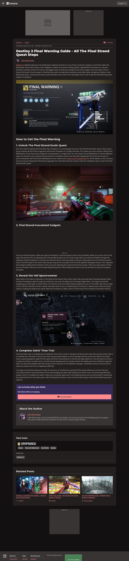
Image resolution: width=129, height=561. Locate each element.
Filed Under (22, 438)
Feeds (24, 556)
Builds (53, 448)
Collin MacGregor (27, 61)
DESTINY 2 (19, 42)
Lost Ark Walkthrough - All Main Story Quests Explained (96, 496)
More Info (13, 556)
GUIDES (27, 42)
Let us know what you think (31, 387)
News (21, 448)
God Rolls (45, 448)
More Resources (35, 556)
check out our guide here (77, 158)
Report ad (88, 11)
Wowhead (33, 559)
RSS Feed (24, 559)
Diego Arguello (88, 501)
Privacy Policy (13, 559)
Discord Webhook (32, 448)
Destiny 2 (20, 457)
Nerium (53, 501)
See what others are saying (29, 392)
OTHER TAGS (19, 453)
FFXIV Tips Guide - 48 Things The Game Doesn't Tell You (63, 496)
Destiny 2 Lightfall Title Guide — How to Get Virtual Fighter (31, 496)
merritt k (21, 501)
